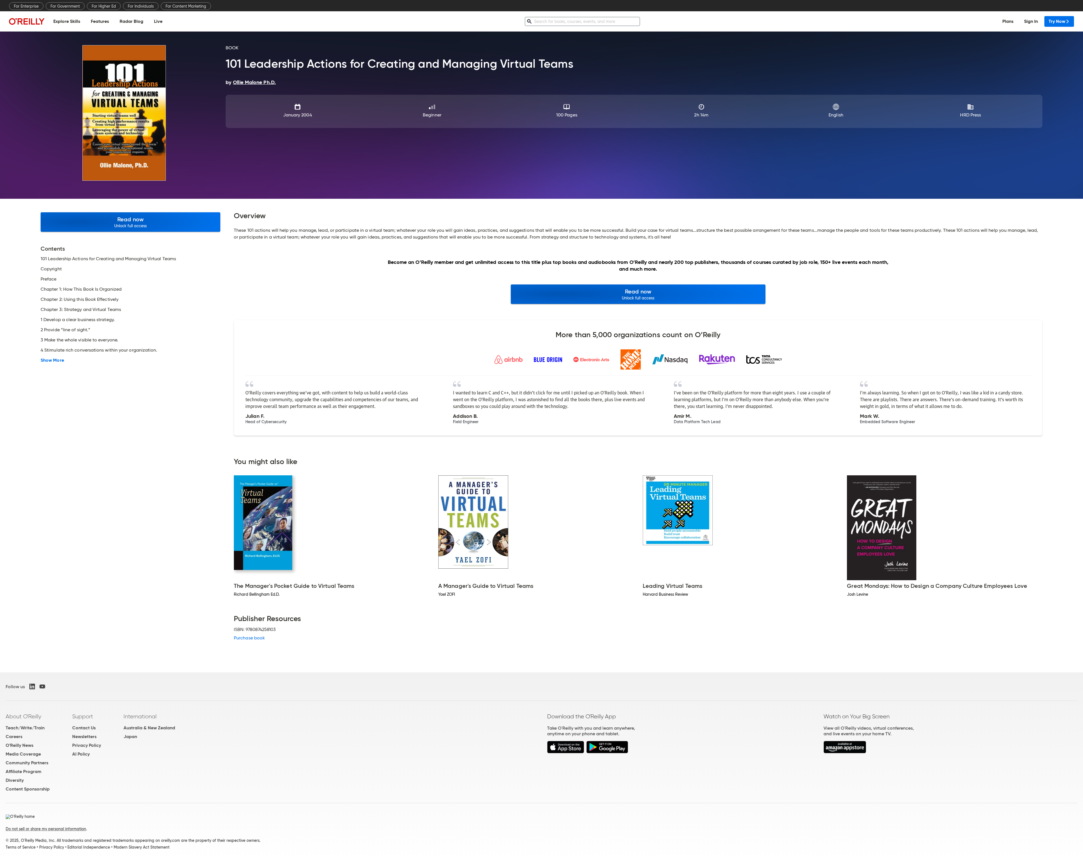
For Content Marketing (186, 6)
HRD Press (970, 115)
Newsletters (84, 736)
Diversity (15, 780)
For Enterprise (26, 6)
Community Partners (27, 763)
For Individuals (141, 6)
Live (158, 21)
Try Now (1057, 21)
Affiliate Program (23, 771)
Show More (52, 360)
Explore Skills (66, 21)
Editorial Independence (88, 847)
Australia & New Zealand (149, 728)
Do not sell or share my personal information (46, 828)
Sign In (1031, 21)
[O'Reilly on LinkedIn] (32, 686)
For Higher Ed (104, 6)
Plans (1007, 21)
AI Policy (81, 754)
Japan (130, 736)
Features (100, 21)
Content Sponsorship (28, 789)
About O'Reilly (23, 716)
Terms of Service (21, 847)
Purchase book (249, 638)
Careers (14, 736)
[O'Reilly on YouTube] (42, 686)
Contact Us (84, 728)
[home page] (27, 21)
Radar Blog (131, 21)
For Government (65, 6)
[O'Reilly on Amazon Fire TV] (845, 752)
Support (82, 716)
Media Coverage (23, 754)
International (140, 716)
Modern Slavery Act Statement (142, 847)
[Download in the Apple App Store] (565, 752)
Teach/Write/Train (25, 728)
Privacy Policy (86, 745)
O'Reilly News (19, 745)
